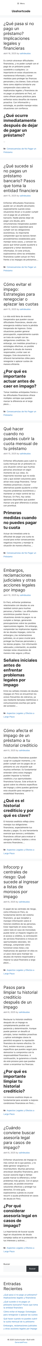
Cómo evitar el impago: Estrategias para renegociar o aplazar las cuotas (21, 294)
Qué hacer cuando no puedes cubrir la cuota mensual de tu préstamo (21, 438)
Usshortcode (21, 11)
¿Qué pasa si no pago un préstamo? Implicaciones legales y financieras (19, 36)
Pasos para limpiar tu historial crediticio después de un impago (20, 997)
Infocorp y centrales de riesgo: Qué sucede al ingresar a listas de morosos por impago (21, 882)
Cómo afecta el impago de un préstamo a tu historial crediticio (21, 738)
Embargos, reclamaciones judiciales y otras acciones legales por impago (20, 580)
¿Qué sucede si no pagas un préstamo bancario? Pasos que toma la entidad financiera (21, 178)
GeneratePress (21, 1342)
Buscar (7, 1264)
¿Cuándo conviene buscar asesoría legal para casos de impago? (19, 1137)
